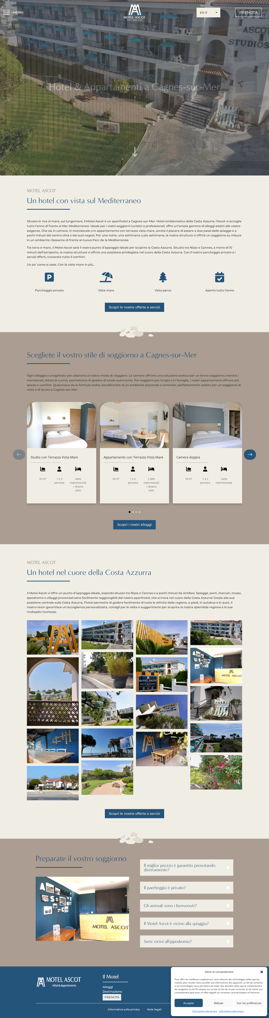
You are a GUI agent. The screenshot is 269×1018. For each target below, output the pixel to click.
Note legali (154, 1009)
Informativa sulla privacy (204, 1011)
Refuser (218, 1003)
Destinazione (112, 991)
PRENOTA (248, 12)
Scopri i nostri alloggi (134, 525)
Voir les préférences (249, 1003)
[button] (262, 972)
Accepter (188, 1003)
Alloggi (108, 987)
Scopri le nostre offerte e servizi (134, 307)
